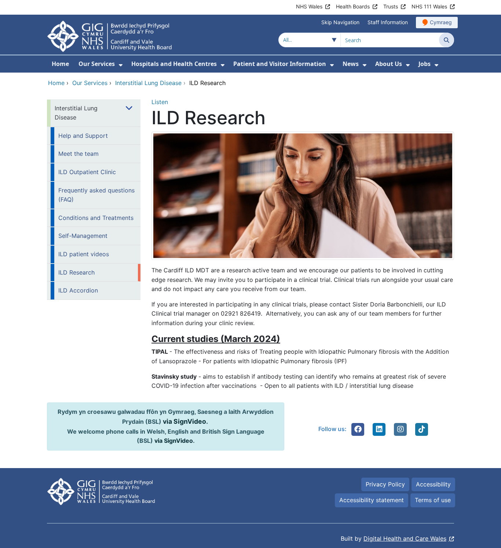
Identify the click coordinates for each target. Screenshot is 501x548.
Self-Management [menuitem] (82, 235)
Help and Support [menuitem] (83, 135)
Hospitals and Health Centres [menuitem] (174, 64)
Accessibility (433, 484)
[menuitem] (121, 65)
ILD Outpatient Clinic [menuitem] (87, 172)
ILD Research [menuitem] (76, 272)
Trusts (390, 6)
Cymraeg (441, 22)
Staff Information (387, 22)
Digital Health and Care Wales (404, 538)
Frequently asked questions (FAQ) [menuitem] (96, 195)
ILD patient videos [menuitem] (83, 254)
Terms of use (433, 500)
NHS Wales (309, 6)
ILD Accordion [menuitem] (78, 290)
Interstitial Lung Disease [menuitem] (76, 112)
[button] (358, 429)
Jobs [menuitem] (424, 64)
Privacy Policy (385, 484)
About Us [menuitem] (388, 64)
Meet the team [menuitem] (78, 153)
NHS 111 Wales (429, 6)
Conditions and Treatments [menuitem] (96, 217)
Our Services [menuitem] (96, 64)
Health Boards (353, 6)
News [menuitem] (351, 64)
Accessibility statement (371, 500)
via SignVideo (184, 421)
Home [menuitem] (60, 64)
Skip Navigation (340, 22)
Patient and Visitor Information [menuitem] (279, 64)
